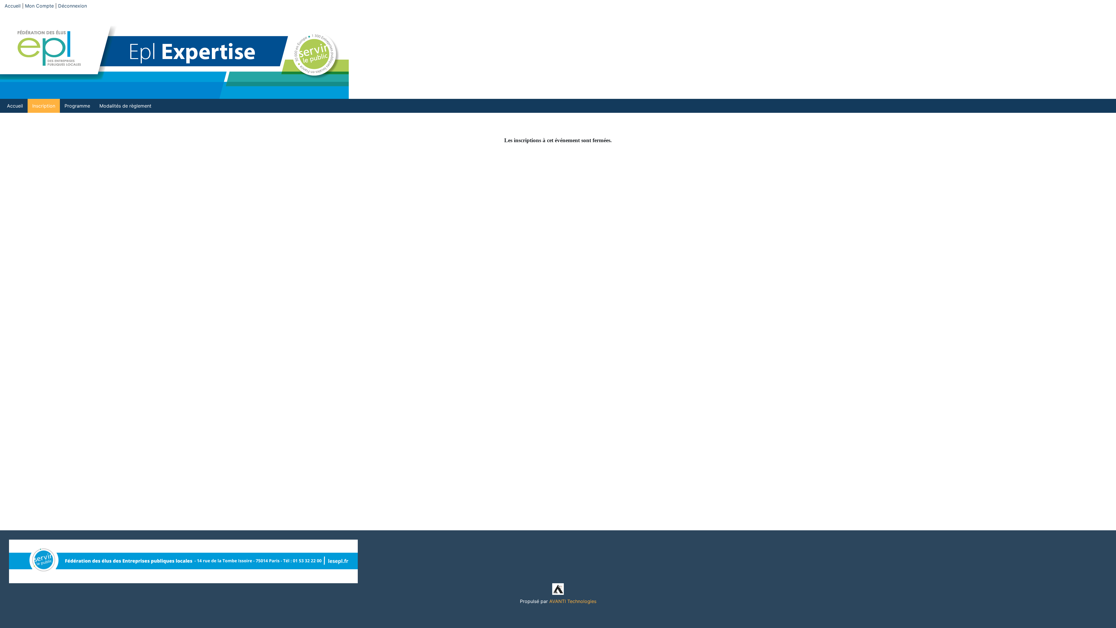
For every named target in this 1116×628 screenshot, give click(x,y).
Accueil (13, 6)
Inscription (43, 106)
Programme (77, 106)
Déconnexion (72, 6)
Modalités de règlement (125, 106)
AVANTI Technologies (572, 601)
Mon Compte (39, 6)
